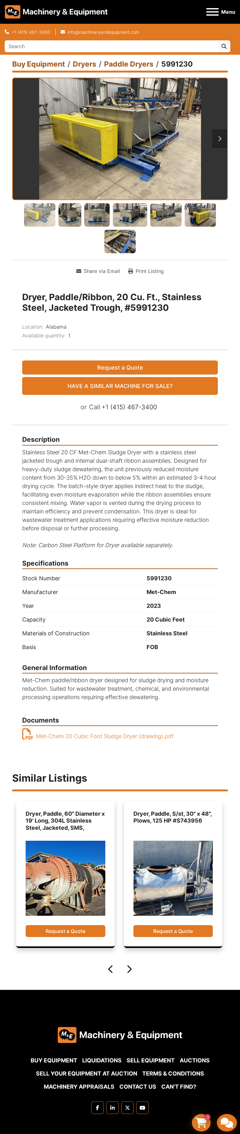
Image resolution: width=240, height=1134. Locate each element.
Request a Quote (120, 367)
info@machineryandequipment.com (103, 32)
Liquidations (102, 1060)
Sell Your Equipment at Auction (86, 1073)
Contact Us (137, 1086)
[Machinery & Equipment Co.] (120, 1034)
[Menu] (212, 12)
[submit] (224, 46)
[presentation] (111, 970)
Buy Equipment (54, 1060)
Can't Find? (178, 1086)
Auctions (195, 1060)
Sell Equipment (151, 1060)
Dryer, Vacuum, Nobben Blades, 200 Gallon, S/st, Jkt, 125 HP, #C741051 (171, 820)
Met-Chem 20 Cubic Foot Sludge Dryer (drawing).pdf (104, 736)
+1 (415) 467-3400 (31, 32)
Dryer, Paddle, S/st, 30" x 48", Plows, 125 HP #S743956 (65, 817)
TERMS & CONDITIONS (173, 1073)
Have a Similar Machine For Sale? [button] (120, 386)
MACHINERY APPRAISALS (79, 1086)
